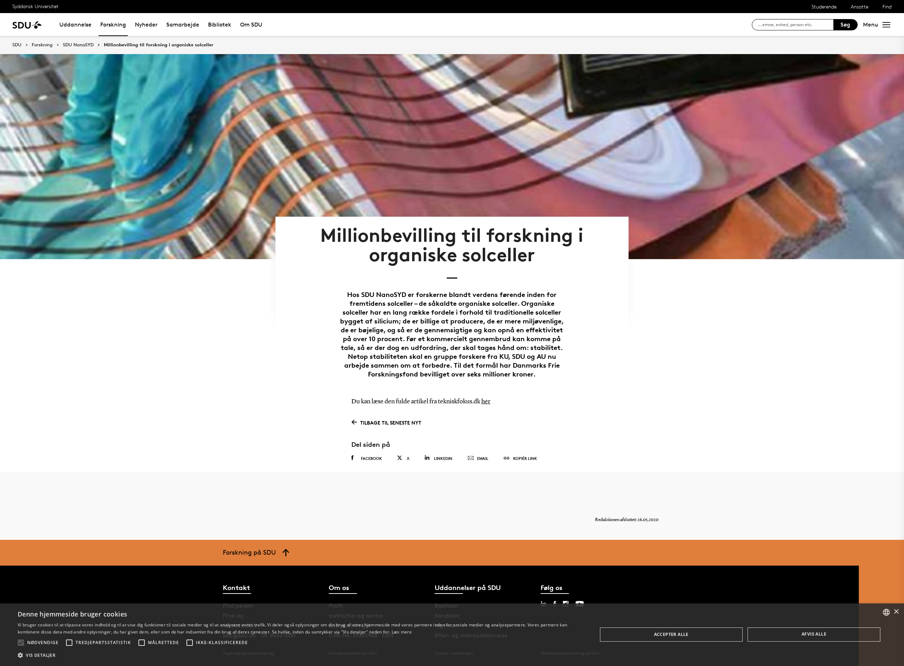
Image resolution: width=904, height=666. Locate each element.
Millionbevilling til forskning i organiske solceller (158, 44)
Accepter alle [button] (671, 634)
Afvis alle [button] (814, 634)
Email (482, 458)
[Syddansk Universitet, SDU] (27, 24)
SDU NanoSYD (78, 44)
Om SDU (251, 24)
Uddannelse (75, 24)
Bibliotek (219, 24)
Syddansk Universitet (35, 6)
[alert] (452, 634)
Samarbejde (182, 24)
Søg (845, 24)
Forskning (113, 24)
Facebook (371, 458)
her (485, 401)
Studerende (824, 7)
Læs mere (402, 632)
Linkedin (443, 458)
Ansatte (859, 7)
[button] (21, 643)
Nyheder (146, 24)
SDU (17, 44)
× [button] (896, 611)
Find (887, 7)
